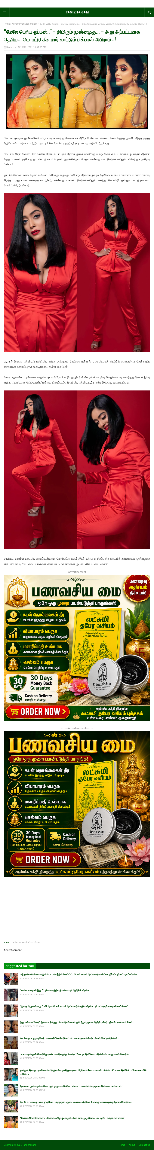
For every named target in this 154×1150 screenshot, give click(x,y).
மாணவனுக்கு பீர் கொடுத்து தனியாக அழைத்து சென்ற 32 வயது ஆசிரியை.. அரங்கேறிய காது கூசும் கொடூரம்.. (75, 1054)
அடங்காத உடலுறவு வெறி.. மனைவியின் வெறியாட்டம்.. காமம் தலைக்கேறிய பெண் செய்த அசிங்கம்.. (69, 1038)
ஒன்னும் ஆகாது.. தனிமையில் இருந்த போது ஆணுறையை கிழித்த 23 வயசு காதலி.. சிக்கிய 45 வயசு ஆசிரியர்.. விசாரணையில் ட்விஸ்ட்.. (83, 1072)
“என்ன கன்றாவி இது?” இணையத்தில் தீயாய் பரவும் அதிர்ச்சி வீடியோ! (55, 990)
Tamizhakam (29, 1145)
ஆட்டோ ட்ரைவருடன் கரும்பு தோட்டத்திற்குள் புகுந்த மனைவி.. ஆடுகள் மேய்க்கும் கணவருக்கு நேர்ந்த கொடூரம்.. (76, 1102)
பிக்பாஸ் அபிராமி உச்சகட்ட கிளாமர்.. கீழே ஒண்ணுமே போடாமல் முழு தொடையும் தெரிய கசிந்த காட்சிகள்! (72, 1118)
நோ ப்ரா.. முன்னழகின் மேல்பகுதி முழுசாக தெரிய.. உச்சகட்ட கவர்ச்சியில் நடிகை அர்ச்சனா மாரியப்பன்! (71, 1086)
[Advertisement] (77, 911)
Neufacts (11, 47)
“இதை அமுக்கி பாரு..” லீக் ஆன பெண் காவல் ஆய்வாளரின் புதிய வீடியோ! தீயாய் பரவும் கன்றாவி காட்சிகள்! (74, 1006)
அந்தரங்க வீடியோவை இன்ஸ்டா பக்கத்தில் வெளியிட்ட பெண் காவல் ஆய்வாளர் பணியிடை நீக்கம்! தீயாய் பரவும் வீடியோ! (79, 974)
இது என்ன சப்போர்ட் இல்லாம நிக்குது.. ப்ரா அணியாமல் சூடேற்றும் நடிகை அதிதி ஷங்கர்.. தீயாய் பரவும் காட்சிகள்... (77, 1022)
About (132, 1145)
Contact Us (144, 1145)
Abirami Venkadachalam (24, 24)
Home (7, 24)
